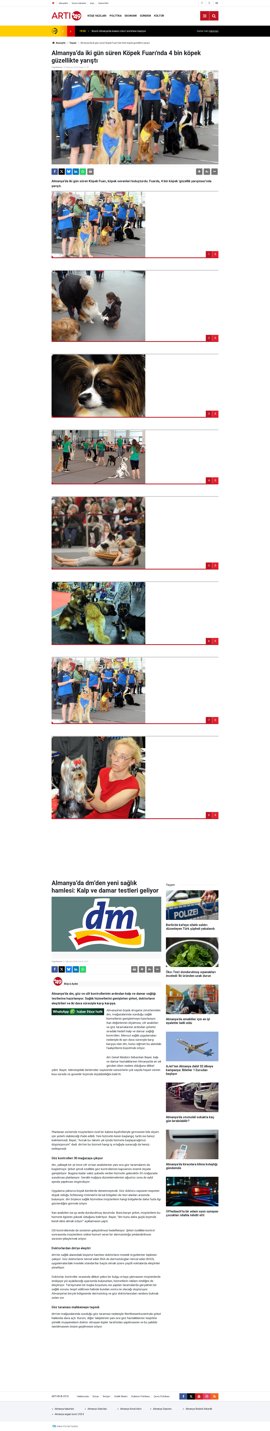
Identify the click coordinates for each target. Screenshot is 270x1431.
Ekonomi (131, 15)
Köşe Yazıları (97, 15)
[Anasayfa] (53, 3)
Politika (116, 15)
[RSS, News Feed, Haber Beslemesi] (214, 1396)
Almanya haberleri (64, 1408)
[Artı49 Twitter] (209, 3)
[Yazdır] (90, 171)
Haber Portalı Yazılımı (67, 1426)
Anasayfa (60, 43)
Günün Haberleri (79, 3)
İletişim (106, 1396)
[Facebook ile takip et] (183, 1396)
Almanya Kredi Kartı (131, 1408)
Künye (96, 1396)
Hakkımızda (83, 1396)
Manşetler (63, 3)
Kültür (159, 15)
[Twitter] (62, 171)
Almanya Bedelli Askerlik (199, 1408)
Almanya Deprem (162, 1408)
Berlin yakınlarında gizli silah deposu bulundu (115, 31)
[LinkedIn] (76, 171)
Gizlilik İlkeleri (121, 1396)
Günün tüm (207, 31)
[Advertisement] (135, 853)
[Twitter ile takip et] (191, 1396)
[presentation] (63, 31)
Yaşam (73, 43)
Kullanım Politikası (140, 1396)
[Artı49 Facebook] (202, 3)
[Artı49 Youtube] (216, 3)
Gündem (145, 15)
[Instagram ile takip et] (207, 1396)
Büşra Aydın (71, 983)
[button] (199, 171)
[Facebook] (55, 171)
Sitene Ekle (103, 3)
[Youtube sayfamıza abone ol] (199, 1396)
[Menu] (205, 16)
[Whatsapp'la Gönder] (83, 171)
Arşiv (92, 3)
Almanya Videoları (97, 1408)
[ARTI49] (66, 15)
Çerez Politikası (162, 1396)
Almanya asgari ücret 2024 (69, 1414)
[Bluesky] (69, 171)
